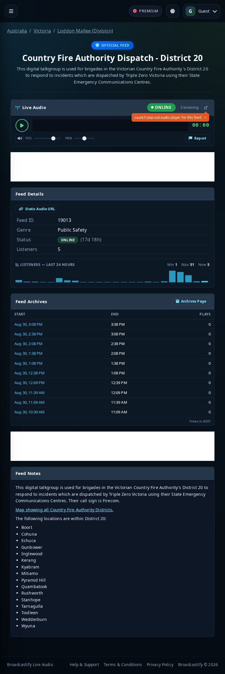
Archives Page (193, 301)
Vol (28, 138)
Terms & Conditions (123, 664)
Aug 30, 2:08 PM (28, 343)
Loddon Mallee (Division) (85, 31)
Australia (17, 31)
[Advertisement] (112, 166)
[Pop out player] (205, 107)
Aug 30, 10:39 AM (29, 412)
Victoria (42, 31)
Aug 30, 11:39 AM (29, 392)
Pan (68, 138)
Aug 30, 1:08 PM (28, 363)
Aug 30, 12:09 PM (29, 382)
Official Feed (115, 45)
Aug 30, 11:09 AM (29, 402)
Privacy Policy (160, 664)
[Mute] (20, 138)
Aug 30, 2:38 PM (28, 334)
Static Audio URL (39, 208)
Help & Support (84, 664)
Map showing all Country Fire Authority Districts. (64, 509)
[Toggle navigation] (11, 11)
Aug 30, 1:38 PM (28, 353)
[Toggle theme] (172, 11)
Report (199, 138)
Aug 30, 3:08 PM (28, 324)
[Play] (22, 125)
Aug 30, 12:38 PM (29, 373)
